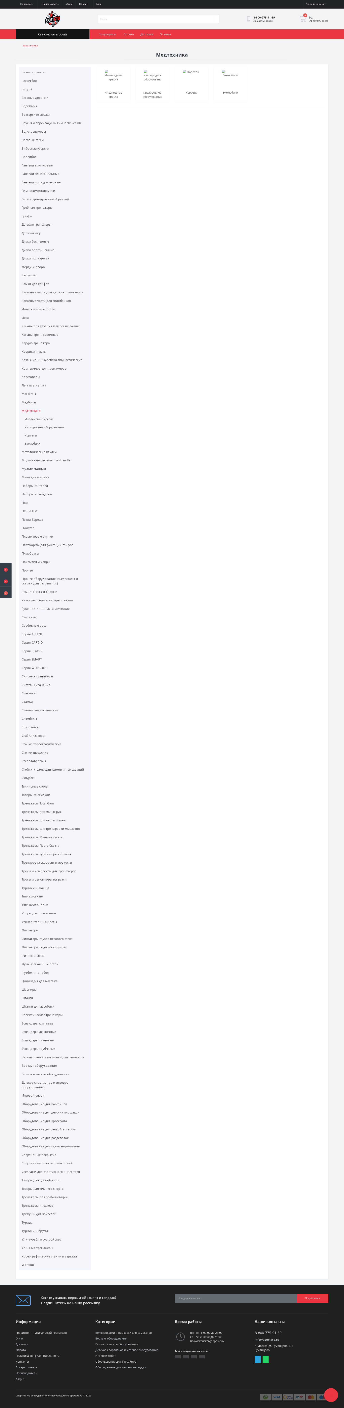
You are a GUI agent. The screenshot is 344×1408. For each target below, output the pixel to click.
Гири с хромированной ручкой (45, 199)
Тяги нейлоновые (35, 905)
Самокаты (29, 617)
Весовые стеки (33, 140)
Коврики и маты (34, 351)
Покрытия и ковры (36, 562)
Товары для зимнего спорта (42, 1189)
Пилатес (28, 528)
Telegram (258, 1359)
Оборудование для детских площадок (50, 1112)
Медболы (29, 402)
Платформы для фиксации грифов (48, 545)
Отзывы (165, 34)
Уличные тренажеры (37, 1248)
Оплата (128, 34)
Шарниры (29, 989)
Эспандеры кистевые (37, 1023)
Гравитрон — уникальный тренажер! (41, 1333)
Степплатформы (34, 761)
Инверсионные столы (38, 309)
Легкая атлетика (34, 385)
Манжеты (29, 394)
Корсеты (31, 435)
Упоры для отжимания (39, 913)
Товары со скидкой (36, 795)
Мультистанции (34, 469)
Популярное (107, 34)
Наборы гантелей (35, 486)
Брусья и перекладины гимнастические (52, 123)
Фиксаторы (30, 930)
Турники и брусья (35, 1231)
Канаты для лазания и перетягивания (50, 326)
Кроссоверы (31, 377)
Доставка (146, 34)
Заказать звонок (263, 21)
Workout (28, 1265)
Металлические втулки (39, 452)
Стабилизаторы (33, 736)
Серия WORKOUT (34, 668)
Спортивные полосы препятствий (47, 1163)
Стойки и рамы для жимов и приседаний (53, 769)
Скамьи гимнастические (40, 710)
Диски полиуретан (36, 258)
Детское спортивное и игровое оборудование (45, 1084)
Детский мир (31, 233)
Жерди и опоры (33, 267)
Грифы (27, 216)
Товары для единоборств (41, 1180)
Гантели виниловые (37, 165)
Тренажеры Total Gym (38, 803)
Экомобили (32, 443)
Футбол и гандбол (35, 973)
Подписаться (312, 1298)
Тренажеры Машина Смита (42, 837)
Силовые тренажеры (37, 676)
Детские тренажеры (36, 224)
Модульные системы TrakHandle (46, 460)
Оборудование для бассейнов (44, 1104)
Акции (20, 1379)
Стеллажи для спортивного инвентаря (51, 1172)
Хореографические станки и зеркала (49, 1256)
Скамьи (27, 702)
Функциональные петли (40, 964)
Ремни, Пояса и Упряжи (39, 592)
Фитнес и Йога (33, 956)
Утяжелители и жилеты (39, 922)
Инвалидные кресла (39, 419)
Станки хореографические (42, 744)
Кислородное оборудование (44, 427)
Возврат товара (26, 1367)
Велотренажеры (34, 131)
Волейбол (29, 157)
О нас (19, 1338)
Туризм (27, 1222)
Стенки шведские (35, 752)
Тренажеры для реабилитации (45, 1197)
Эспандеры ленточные (39, 1032)
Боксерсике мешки (36, 114)
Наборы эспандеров (37, 494)
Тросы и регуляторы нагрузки (44, 879)
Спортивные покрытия (39, 1155)
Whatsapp (266, 1359)
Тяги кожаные (32, 896)
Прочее (27, 570)
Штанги (27, 998)
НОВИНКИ (29, 511)
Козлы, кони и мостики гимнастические (52, 360)
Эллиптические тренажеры (42, 1015)
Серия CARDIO (32, 642)
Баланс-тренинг (34, 72)
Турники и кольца (35, 888)
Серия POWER (32, 651)
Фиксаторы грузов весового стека (47, 939)
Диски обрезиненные (38, 250)
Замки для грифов (35, 284)
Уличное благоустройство (41, 1239)
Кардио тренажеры (36, 343)
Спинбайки (30, 727)
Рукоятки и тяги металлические (46, 609)
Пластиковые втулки (37, 536)
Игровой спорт (33, 1095)
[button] (6, 592)
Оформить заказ (318, 20)
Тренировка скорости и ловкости (47, 862)
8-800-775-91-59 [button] (268, 1333)
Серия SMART (32, 659)
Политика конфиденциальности (38, 1356)
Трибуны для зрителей (39, 1214)
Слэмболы (29, 719)
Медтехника (31, 411)
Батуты (27, 89)
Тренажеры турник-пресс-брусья (46, 854)
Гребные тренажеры (37, 207)
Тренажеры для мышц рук (41, 812)
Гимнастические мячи (38, 191)
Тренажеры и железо (37, 1205)
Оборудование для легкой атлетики (49, 1129)
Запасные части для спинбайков (46, 301)
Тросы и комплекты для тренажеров (49, 871)
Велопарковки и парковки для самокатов (53, 1057)
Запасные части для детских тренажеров (52, 292)
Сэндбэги (28, 778)
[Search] (216, 19)
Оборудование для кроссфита (44, 1121)
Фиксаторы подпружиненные (44, 947)
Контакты (22, 1361)
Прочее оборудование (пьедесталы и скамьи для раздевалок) (50, 581)
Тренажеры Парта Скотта (40, 845)
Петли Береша (32, 520)
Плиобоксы (30, 553)
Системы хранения (36, 685)
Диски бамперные (35, 241)
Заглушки (29, 275)
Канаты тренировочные (40, 335)
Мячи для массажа (36, 477)
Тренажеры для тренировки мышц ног (51, 829)
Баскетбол (29, 81)
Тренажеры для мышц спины (44, 820)
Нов (25, 503)
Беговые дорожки (35, 98)
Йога (25, 318)
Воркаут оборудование (39, 1065)
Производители (26, 1373)
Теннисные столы (35, 786)
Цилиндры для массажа (40, 981)
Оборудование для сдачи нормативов (51, 1146)
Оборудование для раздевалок (45, 1138)
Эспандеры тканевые (38, 1040)
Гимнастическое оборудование (45, 1074)
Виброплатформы (35, 148)
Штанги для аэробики (38, 1006)
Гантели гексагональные (40, 174)
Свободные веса (34, 625)
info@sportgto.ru (267, 1339)
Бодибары (29, 106)
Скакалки (29, 693)
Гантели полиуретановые (41, 182)
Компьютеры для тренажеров (44, 368)
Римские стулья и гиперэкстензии (47, 600)
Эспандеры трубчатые (38, 1049)
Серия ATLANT (32, 634)
